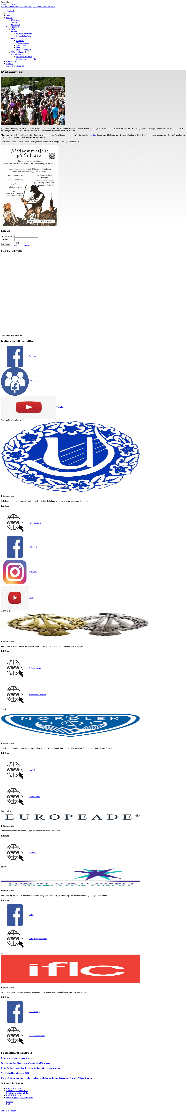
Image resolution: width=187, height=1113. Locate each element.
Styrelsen (15, 22)
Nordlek (32, 770)
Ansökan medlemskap (15, 66)
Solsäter (14, 29)
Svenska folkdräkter (24, 34)
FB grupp (34, 381)
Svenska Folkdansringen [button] (11, 420)
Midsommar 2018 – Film (26, 59)
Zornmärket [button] (5, 611)
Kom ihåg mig (23, 243)
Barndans (20, 41)
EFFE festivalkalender (38, 939)
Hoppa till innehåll (8, 4)
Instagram (33, 572)
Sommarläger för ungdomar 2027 (19, 1097)
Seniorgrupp (21, 45)
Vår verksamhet (12, 27)
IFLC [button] (3, 953)
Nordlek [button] (4, 709)
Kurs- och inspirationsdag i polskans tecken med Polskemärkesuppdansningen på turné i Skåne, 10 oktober (47, 1078)
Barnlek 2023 (34, 797)
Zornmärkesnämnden (37, 695)
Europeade (33, 852)
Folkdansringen (35, 523)
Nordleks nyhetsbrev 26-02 (17, 1091)
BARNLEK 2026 (13, 1088)
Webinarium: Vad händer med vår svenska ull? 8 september (27, 1063)
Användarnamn (7, 236)
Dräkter (14, 31)
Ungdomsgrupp (22, 43)
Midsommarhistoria (24, 57)
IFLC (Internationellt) (37, 1035)
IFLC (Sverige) (35, 1012)
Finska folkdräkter (23, 36)
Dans (13, 38)
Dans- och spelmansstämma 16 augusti (17, 1058)
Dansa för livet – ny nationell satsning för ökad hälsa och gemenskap (30, 1068)
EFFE (31, 915)
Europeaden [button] (6, 811)
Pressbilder (15, 24)
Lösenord (5, 239)
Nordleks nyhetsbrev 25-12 (17, 1093)
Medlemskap (16, 20)
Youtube (59, 407)
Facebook (33, 356)
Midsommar (16, 54)
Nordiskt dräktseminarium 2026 (15, 1073)
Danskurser (20, 47)
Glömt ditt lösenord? (22, 245)
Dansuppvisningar (23, 50)
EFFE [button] (3, 867)
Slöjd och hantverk (18, 52)
